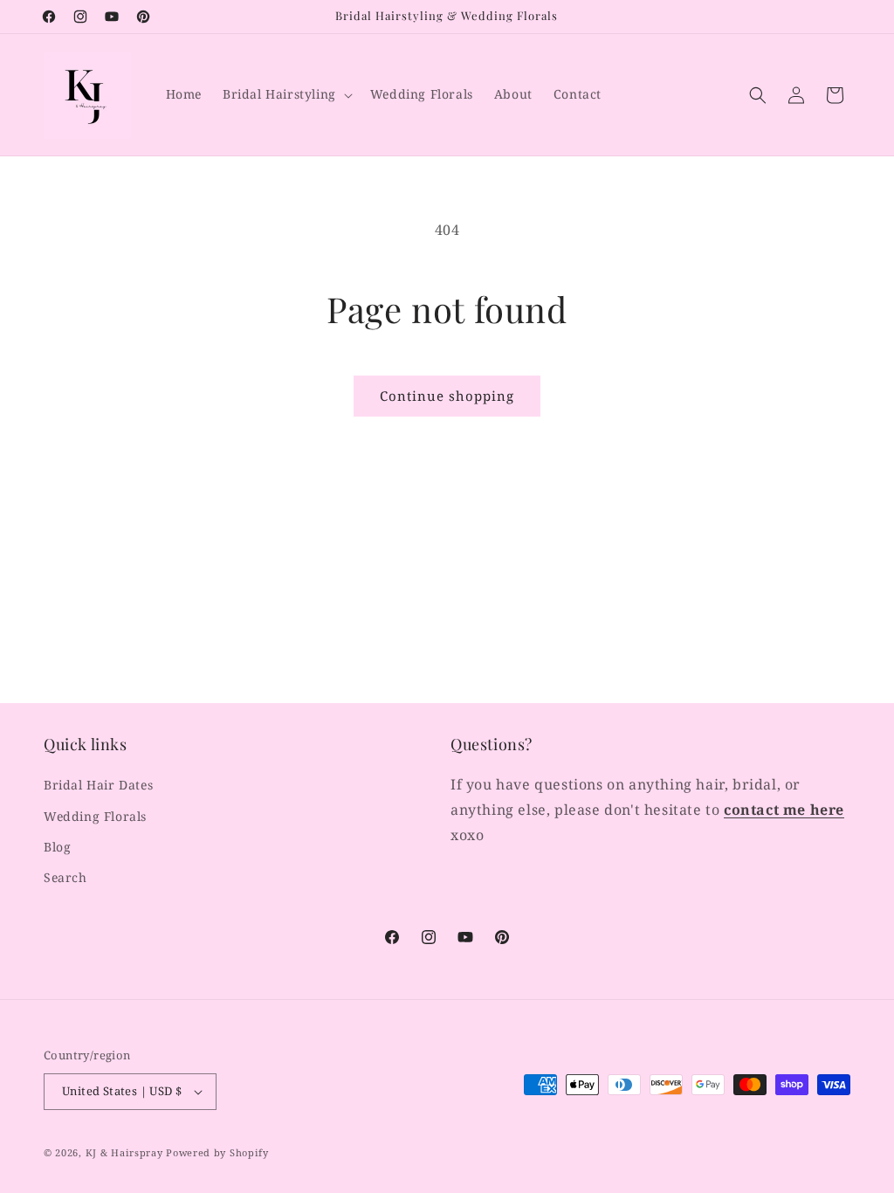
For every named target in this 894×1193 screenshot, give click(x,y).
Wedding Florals (95, 816)
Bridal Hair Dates (98, 784)
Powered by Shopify (217, 1152)
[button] (286, 94)
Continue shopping (447, 395)
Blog (57, 846)
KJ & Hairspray (124, 1152)
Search (65, 877)
